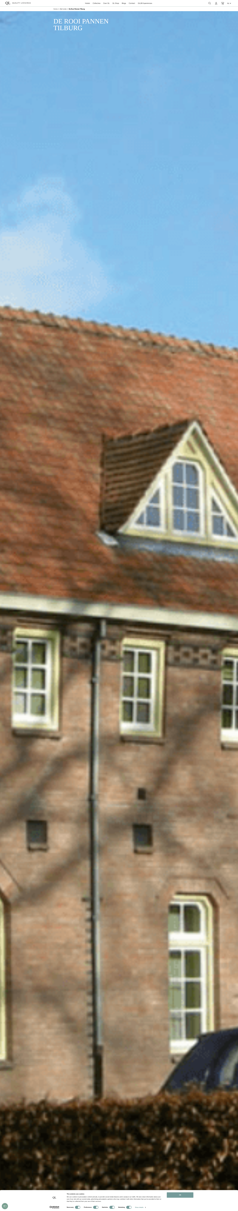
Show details (139, 1207)
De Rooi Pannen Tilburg (77, 9)
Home (55, 9)
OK (180, 1195)
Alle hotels (63, 9)
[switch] (95, 1207)
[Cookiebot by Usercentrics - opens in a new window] (54, 1207)
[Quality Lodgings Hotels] (18, 3)
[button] (222, 3)
